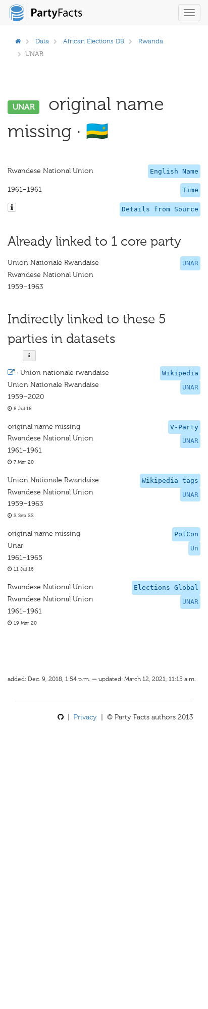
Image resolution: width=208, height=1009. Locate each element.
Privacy (85, 717)
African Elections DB (93, 41)
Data (42, 41)
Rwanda (150, 41)
